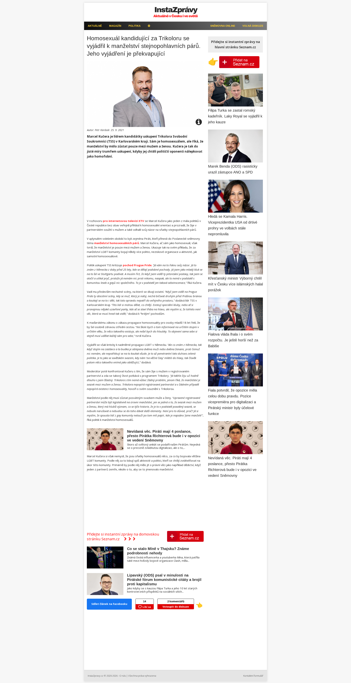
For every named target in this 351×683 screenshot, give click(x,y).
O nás (122, 675)
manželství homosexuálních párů (116, 243)
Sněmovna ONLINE (222, 25)
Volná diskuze (252, 25)
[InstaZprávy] (175, 12)
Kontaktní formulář (253, 675)
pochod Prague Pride (137, 265)
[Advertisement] (145, 189)
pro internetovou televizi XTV (123, 221)
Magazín (115, 25)
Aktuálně (95, 25)
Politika (135, 25)
